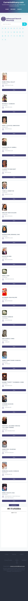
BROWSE (13, 9)
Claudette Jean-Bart (9, 169)
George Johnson (7, 317)
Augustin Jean (6, 256)
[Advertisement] (14, 57)
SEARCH (19, 9)
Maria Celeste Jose (8, 493)
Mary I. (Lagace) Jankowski (11, 125)
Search (22, 554)
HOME (7, 9)
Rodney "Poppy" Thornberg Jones (13, 382)
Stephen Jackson (7, 404)
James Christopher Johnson (11, 360)
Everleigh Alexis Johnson (10, 471)
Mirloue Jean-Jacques (9, 212)
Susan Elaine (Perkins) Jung (11, 234)
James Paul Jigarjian (9, 449)
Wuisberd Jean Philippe (9, 297)
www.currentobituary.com (17, 566)
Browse (14, 554)
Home (6, 554)
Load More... (14, 505)
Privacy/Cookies (8, 560)
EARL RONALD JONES (8, 338)
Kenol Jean (5, 275)
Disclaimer (24, 560)
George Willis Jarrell (9, 147)
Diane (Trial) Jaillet (8, 82)
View (14, 90)
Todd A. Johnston (8, 191)
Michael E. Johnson (8, 103)
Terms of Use (16, 561)
